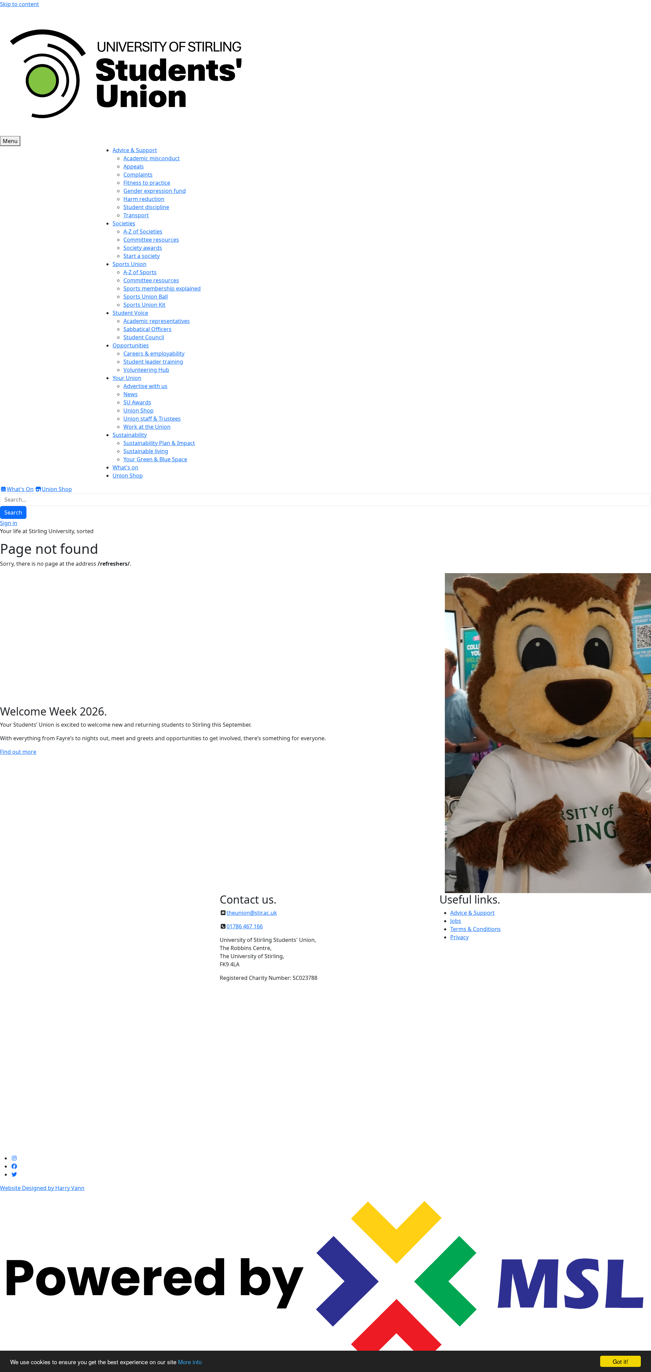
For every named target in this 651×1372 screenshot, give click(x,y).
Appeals (133, 166)
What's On (20, 489)
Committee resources (151, 239)
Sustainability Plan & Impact (159, 443)
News (130, 394)
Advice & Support (472, 912)
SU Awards (137, 402)
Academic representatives (156, 321)
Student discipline (146, 207)
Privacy (459, 937)
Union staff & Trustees (152, 418)
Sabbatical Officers (147, 329)
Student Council (143, 337)
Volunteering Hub (146, 370)
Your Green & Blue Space (155, 459)
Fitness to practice (146, 182)
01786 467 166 (244, 926)
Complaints (138, 174)
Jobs (455, 921)
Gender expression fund (154, 191)
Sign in (8, 523)
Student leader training (153, 361)
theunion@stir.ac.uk (251, 912)
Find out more (18, 751)
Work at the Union (147, 426)
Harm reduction (143, 199)
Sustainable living (145, 451)
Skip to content (19, 4)
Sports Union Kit (144, 304)
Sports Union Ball (145, 296)
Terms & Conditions (475, 929)
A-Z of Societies (142, 231)
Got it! (620, 1361)
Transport (136, 215)
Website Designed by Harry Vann (42, 1188)
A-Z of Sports (140, 272)
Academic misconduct (151, 158)
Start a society (141, 256)
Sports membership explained (162, 288)
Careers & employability (153, 353)
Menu (10, 141)
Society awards (142, 247)
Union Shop (138, 410)
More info (190, 1361)
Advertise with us (145, 386)
